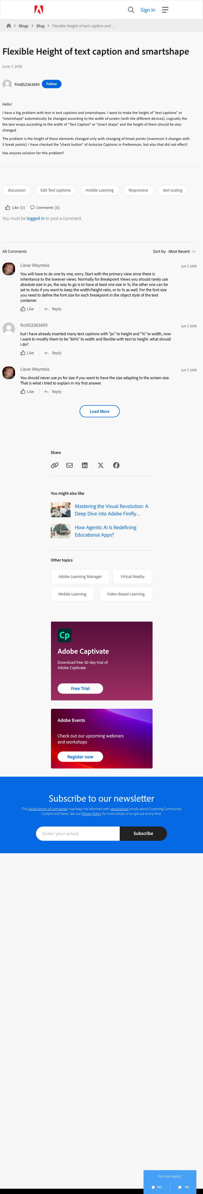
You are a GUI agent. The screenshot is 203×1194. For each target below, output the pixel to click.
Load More (99, 411)
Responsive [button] (138, 190)
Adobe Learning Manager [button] (80, 576)
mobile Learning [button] (100, 190)
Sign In (148, 9)
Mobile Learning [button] (72, 593)
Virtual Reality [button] (133, 576)
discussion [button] (17, 190)
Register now (80, 757)
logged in (36, 218)
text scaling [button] (172, 190)
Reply (57, 308)
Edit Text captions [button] (56, 190)
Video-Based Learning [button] (126, 593)
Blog (40, 25)
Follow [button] (51, 83)
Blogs (24, 25)
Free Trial (80, 688)
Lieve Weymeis (34, 265)
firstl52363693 (27, 84)
